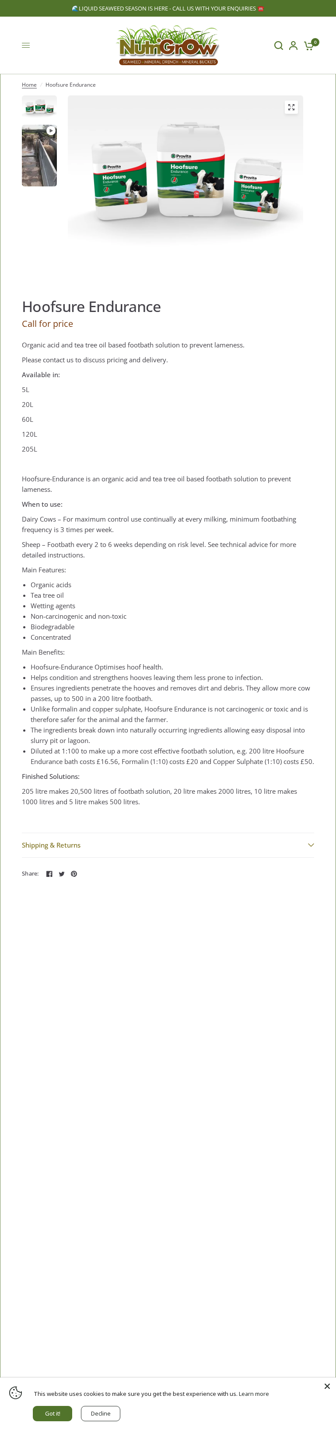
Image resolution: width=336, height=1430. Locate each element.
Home (29, 84)
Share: (30, 873)
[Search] (278, 45)
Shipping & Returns (51, 845)
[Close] (327, 1386)
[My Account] (293, 45)
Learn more (254, 1394)
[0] (307, 45)
